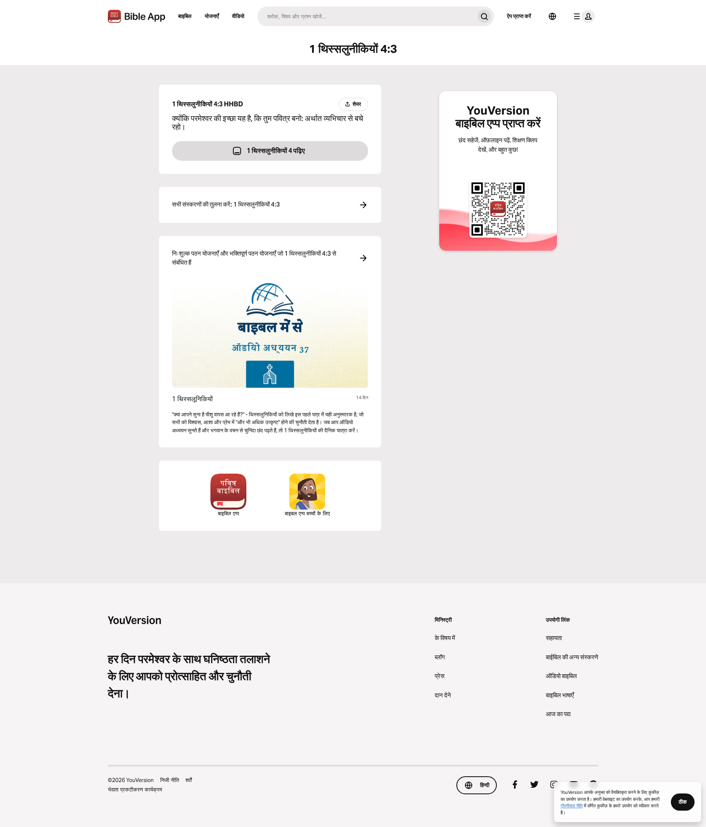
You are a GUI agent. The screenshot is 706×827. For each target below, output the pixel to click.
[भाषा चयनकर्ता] (552, 16)
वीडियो (238, 16)
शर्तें (188, 780)
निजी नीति (169, 780)
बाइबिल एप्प (228, 513)
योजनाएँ (212, 16)
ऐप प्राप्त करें (519, 16)
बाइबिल (185, 16)
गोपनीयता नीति (572, 805)
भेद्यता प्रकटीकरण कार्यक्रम (135, 789)
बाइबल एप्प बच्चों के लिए (307, 513)
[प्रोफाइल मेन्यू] (582, 16)
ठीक (683, 801)
